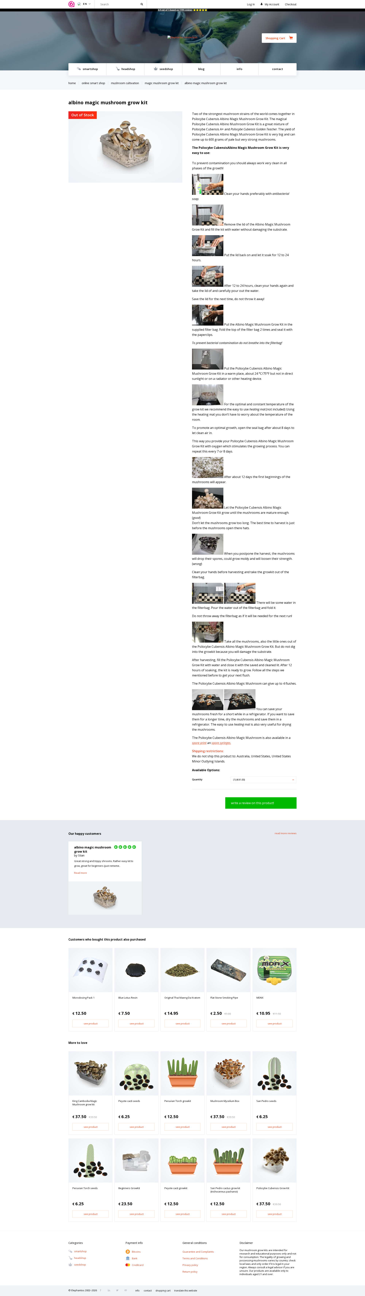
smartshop (90, 69)
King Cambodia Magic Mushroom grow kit (84, 1102)
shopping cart (163, 1290)
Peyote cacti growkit (175, 1188)
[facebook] (101, 1290)
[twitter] (118, 1290)
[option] (105, 878)
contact (277, 69)
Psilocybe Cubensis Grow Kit (272, 1188)
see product (91, 1023)
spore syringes (221, 743)
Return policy (190, 1271)
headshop (128, 69)
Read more (80, 873)
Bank (134, 1258)
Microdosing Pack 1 (83, 997)
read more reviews (286, 833)
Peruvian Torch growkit (177, 1101)
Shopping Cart (275, 38)
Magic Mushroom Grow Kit (162, 83)
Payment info (134, 1243)
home (72, 83)
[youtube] (127, 1290)
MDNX (259, 997)
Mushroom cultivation (125, 83)
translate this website (185, 1290)
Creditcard (138, 1265)
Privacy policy (190, 1265)
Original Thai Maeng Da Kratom (182, 997)
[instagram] (110, 1290)
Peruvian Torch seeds (85, 1188)
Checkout (291, 4)
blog (201, 69)
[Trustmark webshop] (72, 4)
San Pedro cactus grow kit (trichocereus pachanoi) (225, 1189)
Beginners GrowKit (129, 1188)
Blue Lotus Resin (127, 997)
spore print (199, 743)
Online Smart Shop (93, 83)
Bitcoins (136, 1251)
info (239, 69)
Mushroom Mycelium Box (224, 1101)
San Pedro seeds (266, 1101)
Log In (251, 4)
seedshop (166, 69)
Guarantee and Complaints (198, 1251)
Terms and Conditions (195, 1258)
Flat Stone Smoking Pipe (224, 997)
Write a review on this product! (252, 803)
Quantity (197, 779)
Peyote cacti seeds (129, 1101)
